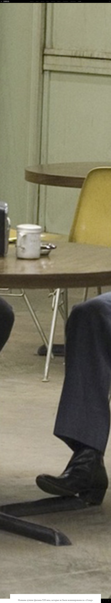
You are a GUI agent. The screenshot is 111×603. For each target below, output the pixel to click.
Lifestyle (42, 1)
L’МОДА (37, 1)
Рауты (47, 1)
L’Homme (79, 1)
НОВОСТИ (31, 1)
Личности (53, 1)
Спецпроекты (65, 1)
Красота (58, 1)
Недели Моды (73, 1)
